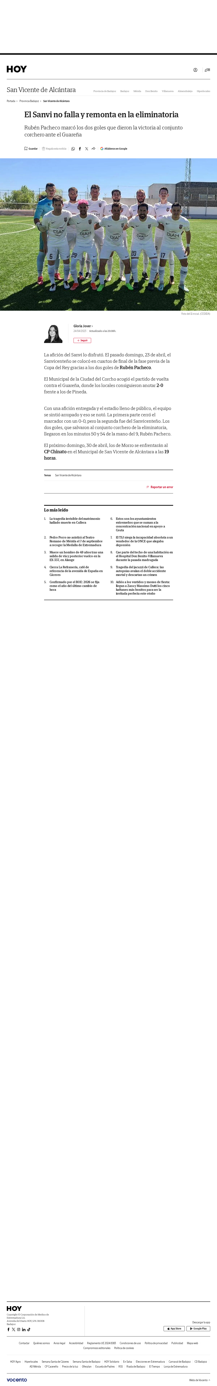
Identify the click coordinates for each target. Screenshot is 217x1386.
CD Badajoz (201, 1361)
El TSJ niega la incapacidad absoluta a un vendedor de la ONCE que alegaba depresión (144, 541)
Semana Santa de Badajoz (86, 1361)
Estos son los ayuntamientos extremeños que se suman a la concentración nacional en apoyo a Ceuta (140, 524)
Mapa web (192, 1343)
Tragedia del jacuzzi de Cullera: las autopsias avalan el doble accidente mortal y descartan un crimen (141, 571)
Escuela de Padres (105, 1366)
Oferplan (87, 1366)
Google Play (200, 1328)
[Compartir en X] (86, 148)
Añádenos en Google (115, 148)
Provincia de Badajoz (104, 91)
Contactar (24, 1343)
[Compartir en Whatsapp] (73, 148)
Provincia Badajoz (29, 101)
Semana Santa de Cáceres (55, 1361)
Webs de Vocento (198, 1380)
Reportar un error (162, 487)
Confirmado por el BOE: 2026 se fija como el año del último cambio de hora (74, 586)
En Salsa (127, 1361)
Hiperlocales (203, 91)
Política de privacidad (156, 1343)
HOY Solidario (111, 1361)
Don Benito (151, 91)
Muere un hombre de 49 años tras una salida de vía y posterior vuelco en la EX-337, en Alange (76, 556)
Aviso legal (59, 1343)
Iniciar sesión (195, 69)
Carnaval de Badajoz (180, 1361)
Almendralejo (185, 91)
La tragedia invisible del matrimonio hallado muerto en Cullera (75, 520)
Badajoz (124, 91)
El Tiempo (154, 1366)
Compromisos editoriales (96, 1348)
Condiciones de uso (130, 1343)
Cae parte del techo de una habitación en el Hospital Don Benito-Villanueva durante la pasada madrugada (144, 556)
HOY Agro (15, 1361)
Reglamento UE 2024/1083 (101, 1343)
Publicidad (177, 1343)
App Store (176, 1328)
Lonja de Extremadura (176, 1366)
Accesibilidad (76, 1343)
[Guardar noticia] (31, 148)
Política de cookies (124, 1348)
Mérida (137, 91)
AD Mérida (35, 1366)
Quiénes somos (41, 1343)
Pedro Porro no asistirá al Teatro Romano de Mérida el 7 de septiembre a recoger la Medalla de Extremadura (76, 541)
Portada (11, 101)
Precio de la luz (70, 1366)
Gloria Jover (82, 326)
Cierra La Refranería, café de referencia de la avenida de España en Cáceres (76, 571)
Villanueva (168, 91)
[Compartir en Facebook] (79, 148)
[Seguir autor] (82, 340)
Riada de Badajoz (136, 1366)
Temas (47, 475)
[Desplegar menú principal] (207, 69)
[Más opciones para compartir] (93, 148)
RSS (120, 1366)
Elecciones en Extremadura (150, 1361)
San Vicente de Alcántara (41, 89)
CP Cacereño (51, 1366)
